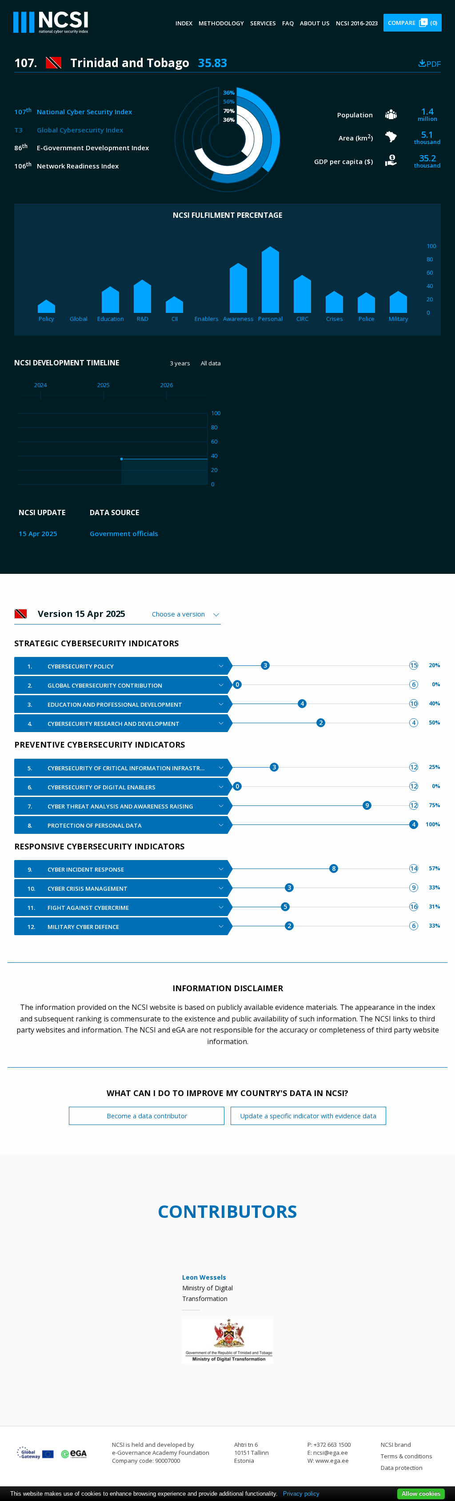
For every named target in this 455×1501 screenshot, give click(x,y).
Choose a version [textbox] (178, 613)
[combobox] (186, 614)
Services (263, 23)
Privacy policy (301, 1493)
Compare (412, 23)
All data (211, 363)
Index (184, 23)
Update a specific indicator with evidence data (308, 1116)
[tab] (121, 666)
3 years (180, 363)
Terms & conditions (406, 1456)
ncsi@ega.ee (330, 1453)
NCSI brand (396, 1445)
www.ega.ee (332, 1461)
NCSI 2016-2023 (357, 23)
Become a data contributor (147, 1116)
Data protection (402, 1468)
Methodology (221, 23)
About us (315, 23)
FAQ (288, 23)
